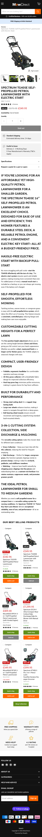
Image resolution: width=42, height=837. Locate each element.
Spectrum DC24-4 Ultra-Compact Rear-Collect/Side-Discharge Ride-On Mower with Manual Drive (31, 615)
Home (3, 27)
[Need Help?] (11, 742)
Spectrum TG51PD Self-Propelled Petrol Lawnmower (10, 562)
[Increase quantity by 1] (21, 121)
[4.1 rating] (31, 742)
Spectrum (6, 566)
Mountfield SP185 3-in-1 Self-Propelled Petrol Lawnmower (10, 672)
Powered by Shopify (21, 833)
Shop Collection (21, 704)
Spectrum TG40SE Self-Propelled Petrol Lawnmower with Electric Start (31, 557)
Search (21, 828)
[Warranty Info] (31, 727)
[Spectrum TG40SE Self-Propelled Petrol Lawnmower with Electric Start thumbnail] (4, 78)
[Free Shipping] (11, 727)
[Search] (38, 11)
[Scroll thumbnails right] (39, 79)
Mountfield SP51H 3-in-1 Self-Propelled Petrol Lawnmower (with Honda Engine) (10, 617)
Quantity (3, 116)
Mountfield (6, 622)
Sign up (33, 798)
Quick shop (10, 576)
